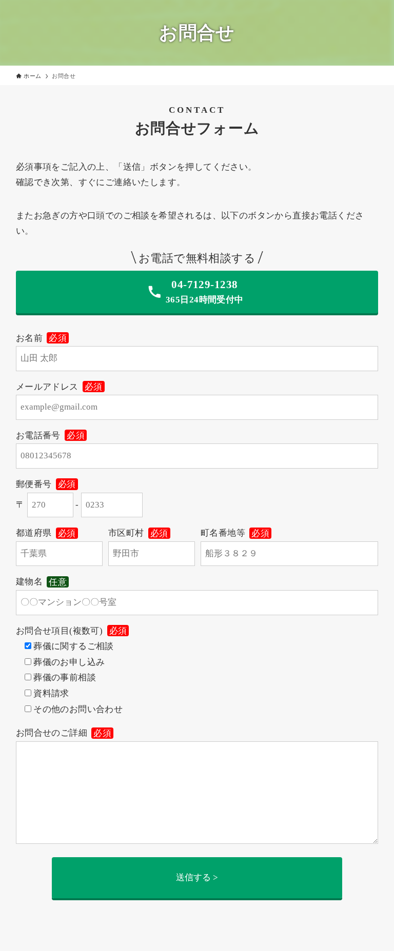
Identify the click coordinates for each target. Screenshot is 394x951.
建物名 (41, 581)
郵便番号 (46, 484)
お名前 (41, 338)
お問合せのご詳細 (63, 733)
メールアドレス (59, 387)
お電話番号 (50, 435)
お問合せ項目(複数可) (71, 631)
